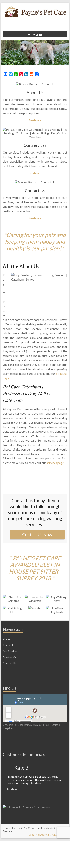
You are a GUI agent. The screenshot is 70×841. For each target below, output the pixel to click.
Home (6, 639)
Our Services (35, 145)
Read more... (14, 789)
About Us (35, 92)
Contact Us (35, 190)
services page (55, 463)
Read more (35, 120)
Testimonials (10, 657)
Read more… (38, 783)
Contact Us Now (37, 534)
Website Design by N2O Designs (48, 834)
